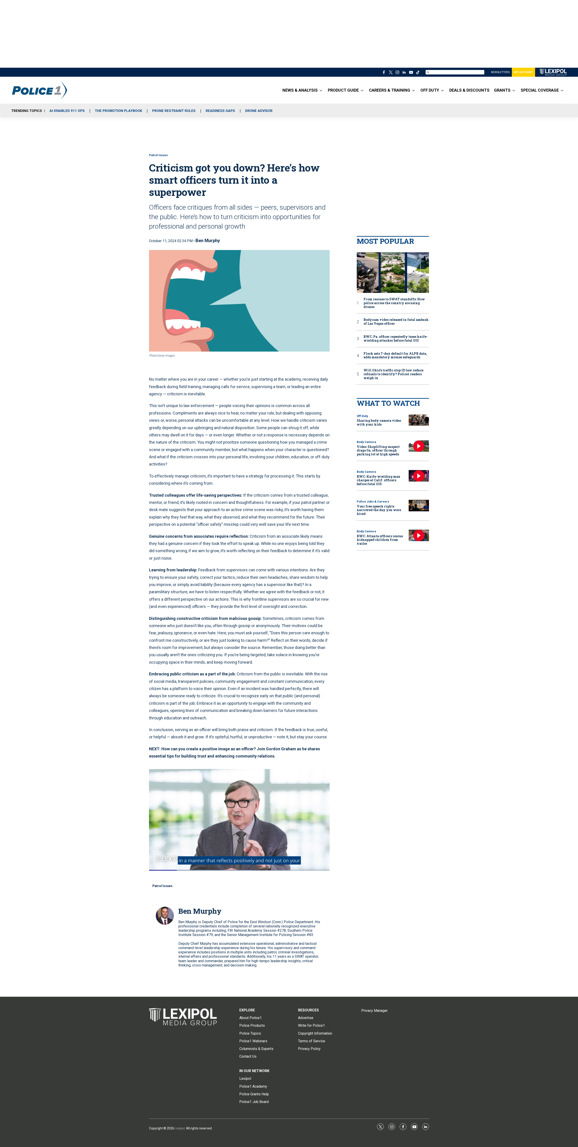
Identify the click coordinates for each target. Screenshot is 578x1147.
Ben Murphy (208, 240)
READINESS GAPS (220, 111)
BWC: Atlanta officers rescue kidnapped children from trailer (380, 540)
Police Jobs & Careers (373, 501)
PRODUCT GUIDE (343, 90)
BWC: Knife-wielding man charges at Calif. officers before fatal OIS (378, 480)
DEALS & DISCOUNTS (469, 90)
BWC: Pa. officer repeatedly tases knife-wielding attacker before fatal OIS (396, 339)
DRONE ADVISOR (259, 111)
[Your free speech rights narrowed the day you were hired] (419, 505)
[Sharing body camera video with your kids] (419, 420)
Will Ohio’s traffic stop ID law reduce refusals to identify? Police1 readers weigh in (393, 374)
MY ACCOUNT (523, 72)
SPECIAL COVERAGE (540, 90)
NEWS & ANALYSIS (300, 90)
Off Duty (362, 416)
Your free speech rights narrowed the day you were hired (379, 510)
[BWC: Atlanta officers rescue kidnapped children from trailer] (419, 535)
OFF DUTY (429, 90)
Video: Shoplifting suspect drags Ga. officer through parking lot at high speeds (378, 450)
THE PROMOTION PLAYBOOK (118, 111)
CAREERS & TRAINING (389, 90)
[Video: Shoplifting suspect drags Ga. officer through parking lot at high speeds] (419, 446)
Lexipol (180, 1128)
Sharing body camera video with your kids (379, 422)
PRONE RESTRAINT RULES (174, 111)
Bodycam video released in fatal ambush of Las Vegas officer (396, 322)
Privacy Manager (374, 1010)
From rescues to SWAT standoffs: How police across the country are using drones (394, 303)
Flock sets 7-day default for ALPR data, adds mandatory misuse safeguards (395, 355)
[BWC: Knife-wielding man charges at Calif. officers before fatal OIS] (419, 476)
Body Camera (366, 442)
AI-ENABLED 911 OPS (67, 111)
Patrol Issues (158, 155)
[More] (321, 90)
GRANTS (502, 90)
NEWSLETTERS (500, 72)
